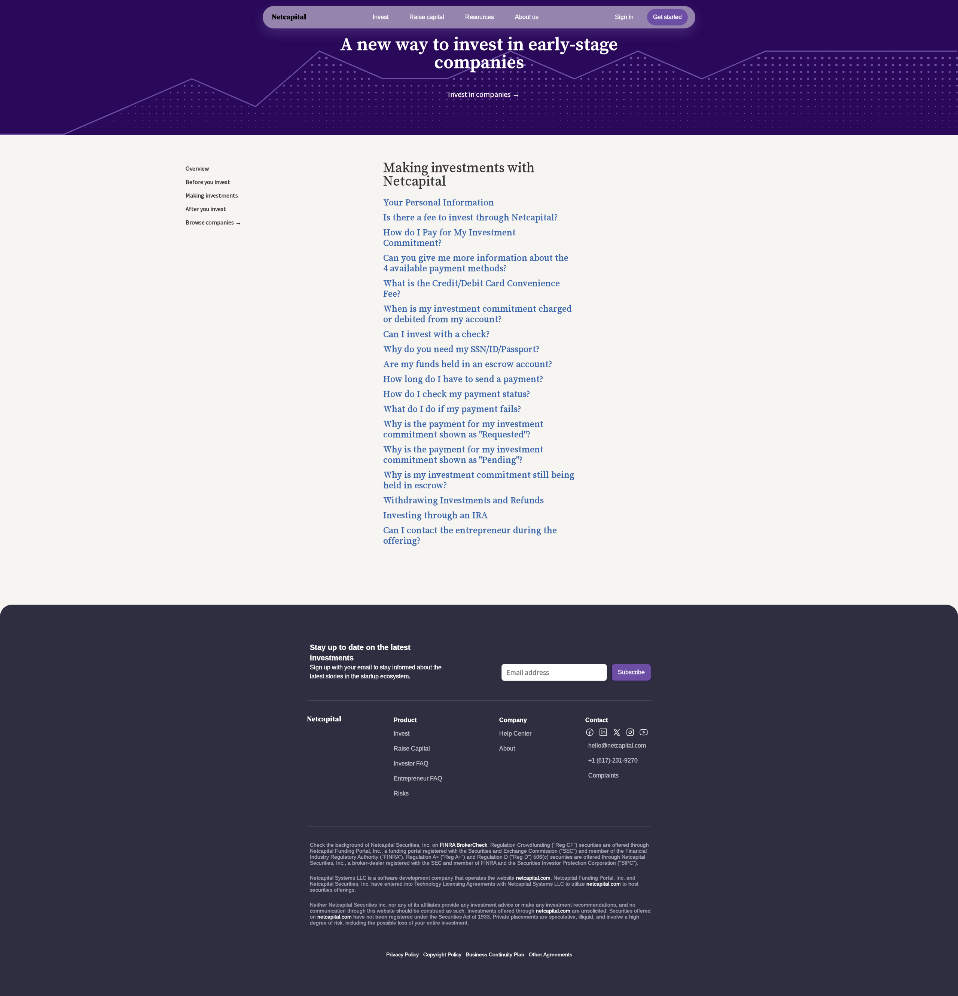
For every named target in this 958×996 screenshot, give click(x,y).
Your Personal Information (438, 202)
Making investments (212, 195)
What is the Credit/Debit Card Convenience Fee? (471, 289)
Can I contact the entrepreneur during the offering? (470, 536)
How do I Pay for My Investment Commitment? (449, 238)
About (507, 748)
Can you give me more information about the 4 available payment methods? (475, 263)
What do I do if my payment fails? (452, 409)
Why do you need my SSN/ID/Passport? (461, 349)
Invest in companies (479, 94)
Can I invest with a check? (436, 334)
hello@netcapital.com (617, 745)
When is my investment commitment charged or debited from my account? (477, 314)
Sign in (624, 17)
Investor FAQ (411, 763)
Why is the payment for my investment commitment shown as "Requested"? (463, 429)
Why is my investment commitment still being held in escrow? (478, 480)
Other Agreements (550, 954)
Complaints (603, 775)
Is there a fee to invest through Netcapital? (470, 217)
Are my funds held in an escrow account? (467, 364)
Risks (401, 793)
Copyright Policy (442, 954)
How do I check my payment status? (456, 394)
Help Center (515, 733)
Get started (667, 17)
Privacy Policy (402, 954)
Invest (380, 17)
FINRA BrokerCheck (463, 845)
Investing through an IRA (435, 515)
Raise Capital (412, 748)
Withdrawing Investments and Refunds (463, 500)
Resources (479, 17)
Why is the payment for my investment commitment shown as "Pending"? (463, 455)
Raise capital (426, 17)
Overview (197, 168)
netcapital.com (533, 878)
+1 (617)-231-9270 (613, 760)
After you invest (206, 209)
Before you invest (208, 182)
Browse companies (210, 222)
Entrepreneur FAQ (418, 778)
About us (527, 17)
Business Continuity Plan (495, 954)
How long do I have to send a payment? (463, 379)
